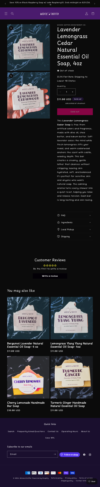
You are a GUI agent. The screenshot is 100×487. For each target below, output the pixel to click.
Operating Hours (69, 431)
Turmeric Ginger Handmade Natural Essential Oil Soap (68, 404)
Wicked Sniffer (26, 478)
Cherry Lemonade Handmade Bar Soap (26, 404)
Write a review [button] (50, 276)
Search (11, 431)
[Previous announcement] (5, 4)
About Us (85, 431)
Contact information (84, 481)
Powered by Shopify (40, 478)
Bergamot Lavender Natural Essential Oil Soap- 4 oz (25, 345)
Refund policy (56, 478)
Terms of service (86, 478)
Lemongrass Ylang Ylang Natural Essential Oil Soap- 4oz (72, 345)
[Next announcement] (95, 4)
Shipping (61, 103)
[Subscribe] (55, 454)
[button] (6, 13)
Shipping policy (67, 481)
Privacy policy (71, 478)
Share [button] (62, 245)
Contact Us (53, 431)
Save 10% (50, 437)
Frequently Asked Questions (31, 431)
